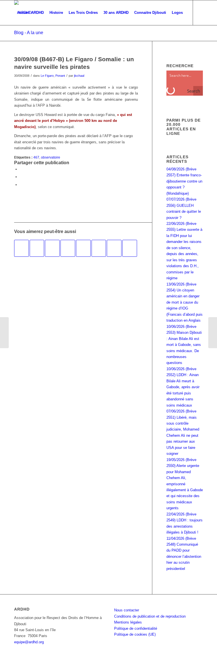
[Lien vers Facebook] (16, 37)
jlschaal (79, 75)
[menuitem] (30, 12)
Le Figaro (47, 75)
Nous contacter (126, 610)
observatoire (50, 157)
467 (36, 157)
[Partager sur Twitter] (21, 177)
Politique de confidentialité (135, 628)
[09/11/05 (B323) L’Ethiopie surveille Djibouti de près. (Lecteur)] (129, 248)
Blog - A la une (28, 32)
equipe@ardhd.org (29, 642)
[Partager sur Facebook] (21, 169)
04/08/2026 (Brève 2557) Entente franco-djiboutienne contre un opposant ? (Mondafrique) (184, 181)
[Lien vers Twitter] (24, 37)
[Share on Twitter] (21, 185)
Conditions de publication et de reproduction (150, 616)
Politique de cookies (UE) (135, 634)
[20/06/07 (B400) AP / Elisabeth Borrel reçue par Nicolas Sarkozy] (99, 248)
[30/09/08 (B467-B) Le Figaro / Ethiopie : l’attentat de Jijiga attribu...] (4, 332)
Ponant (60, 75)
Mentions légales (128, 622)
